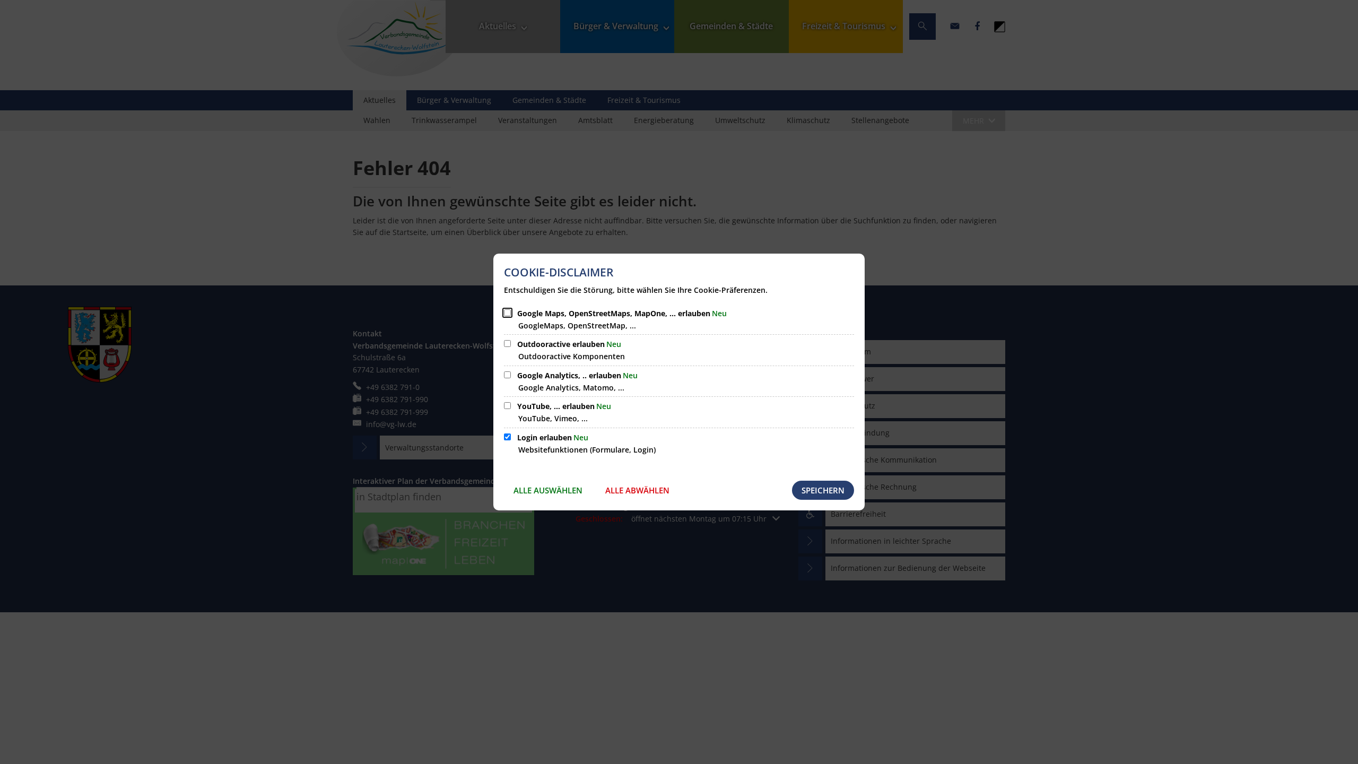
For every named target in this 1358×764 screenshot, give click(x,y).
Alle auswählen (547, 490)
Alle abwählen (637, 490)
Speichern (823, 490)
